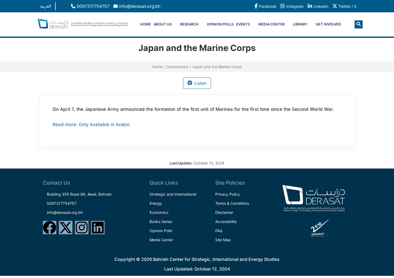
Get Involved (328, 24)
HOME (145, 24)
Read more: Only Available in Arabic (91, 124)
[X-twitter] (65, 227)
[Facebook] (49, 227)
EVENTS (243, 24)
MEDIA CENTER (271, 24)
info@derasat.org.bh (139, 6)
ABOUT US (163, 24)
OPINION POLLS (220, 24)
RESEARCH (189, 24)
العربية (45, 6)
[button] (359, 24)
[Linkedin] (98, 227)
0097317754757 (92, 6)
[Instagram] (81, 227)
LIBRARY (300, 24)
